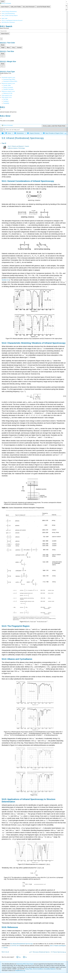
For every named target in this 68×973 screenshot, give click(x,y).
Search (4, 129)
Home (9, 133)
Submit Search (5, 33)
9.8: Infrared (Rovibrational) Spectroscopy (21, 943)
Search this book (4, 28)
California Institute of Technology (16, 148)
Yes (20, 957)
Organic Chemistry (34, 133)
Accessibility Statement (50, 968)
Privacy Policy (28, 968)
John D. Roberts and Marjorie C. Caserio (18, 146)
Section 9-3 (5, 280)
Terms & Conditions (38, 968)
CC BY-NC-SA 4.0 (15, 945)
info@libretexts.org (20, 970)
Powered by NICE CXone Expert (25, 963)
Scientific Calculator (8, 89)
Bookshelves (20, 133)
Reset (2, 45)
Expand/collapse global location (65, 133)
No (26, 957)
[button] (6, 101)
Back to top (5, 952)
